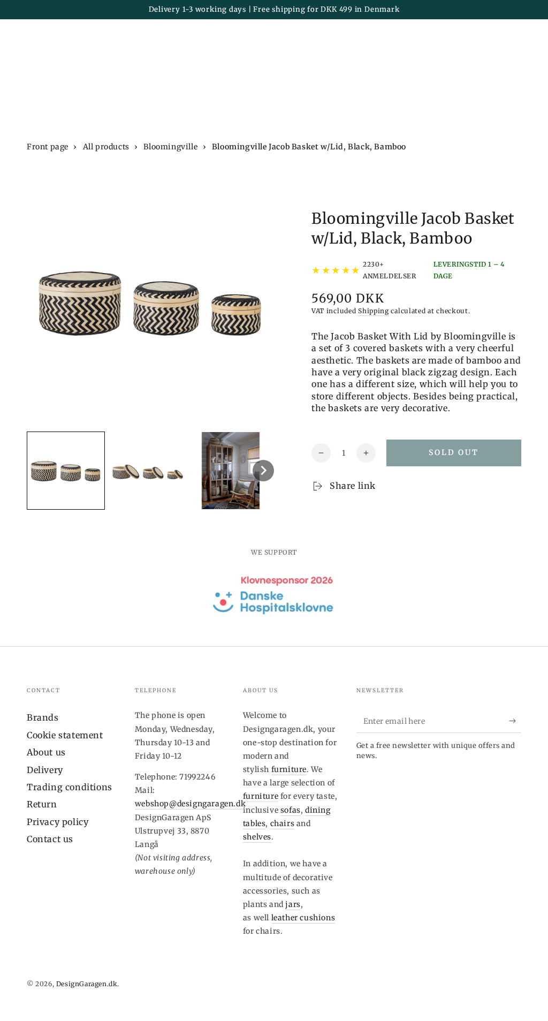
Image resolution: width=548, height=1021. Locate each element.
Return (42, 804)
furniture (289, 769)
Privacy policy (57, 821)
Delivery (45, 770)
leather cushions (303, 917)
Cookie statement (65, 735)
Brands (43, 717)
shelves (257, 837)
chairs (282, 823)
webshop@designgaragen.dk (190, 803)
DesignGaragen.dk (87, 984)
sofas (290, 810)
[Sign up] (515, 720)
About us (46, 752)
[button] (66, 471)
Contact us (50, 839)
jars (292, 904)
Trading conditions (69, 787)
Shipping (373, 311)
